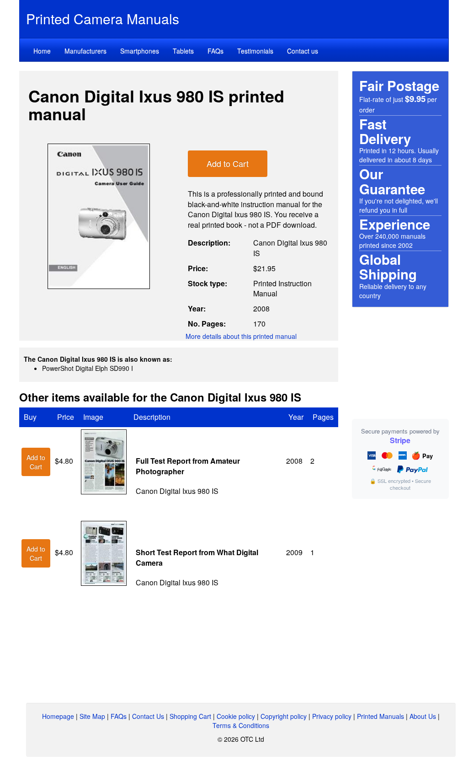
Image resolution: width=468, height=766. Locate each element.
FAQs (215, 50)
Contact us (302, 50)
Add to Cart (228, 163)
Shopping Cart (190, 716)
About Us (423, 716)
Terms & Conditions (241, 725)
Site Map (92, 716)
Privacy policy (331, 716)
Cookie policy (236, 716)
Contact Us (148, 716)
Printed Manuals (380, 716)
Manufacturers (85, 50)
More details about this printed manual (241, 336)
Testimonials (255, 50)
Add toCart (36, 462)
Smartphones (139, 50)
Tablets (183, 50)
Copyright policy (284, 716)
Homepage (58, 716)
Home (42, 50)
